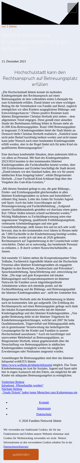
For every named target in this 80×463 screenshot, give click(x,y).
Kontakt (44, 402)
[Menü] (72, 8)
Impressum (44, 408)
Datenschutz (43, 414)
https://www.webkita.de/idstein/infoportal (27, 365)
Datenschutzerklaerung (15, 446)
